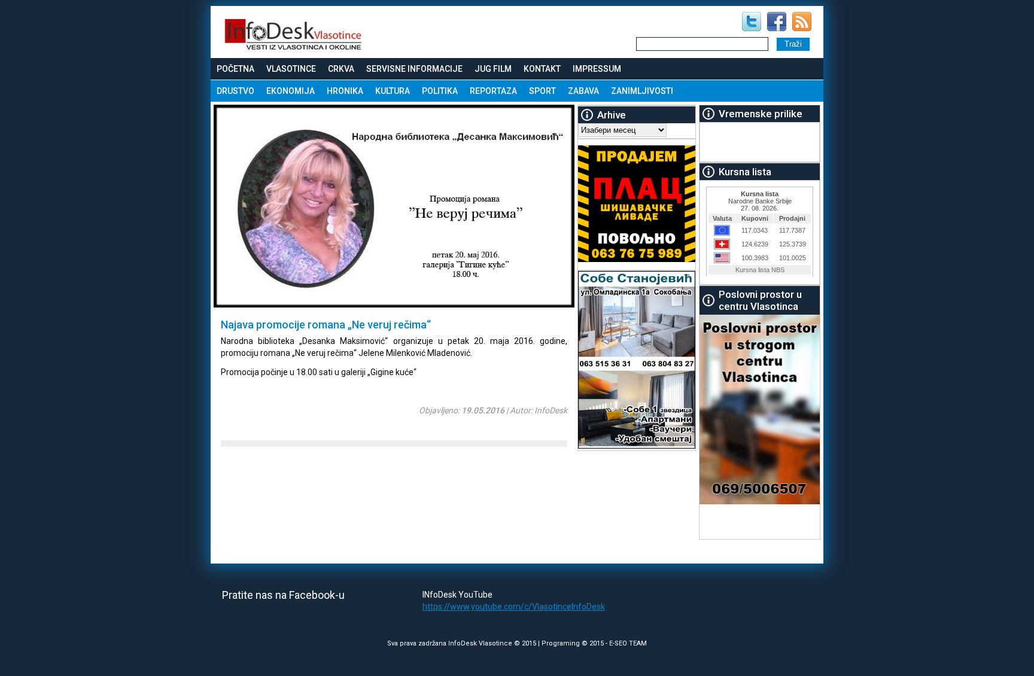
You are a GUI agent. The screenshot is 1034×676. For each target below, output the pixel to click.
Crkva (341, 69)
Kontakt (542, 69)
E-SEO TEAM (628, 643)
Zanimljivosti (642, 91)
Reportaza (493, 91)
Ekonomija (290, 91)
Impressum (597, 69)
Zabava (583, 91)
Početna (235, 69)
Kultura (392, 91)
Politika (440, 91)
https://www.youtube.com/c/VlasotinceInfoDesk (513, 606)
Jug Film (493, 69)
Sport (542, 91)
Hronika (345, 91)
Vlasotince (291, 69)
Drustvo (235, 91)
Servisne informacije (414, 69)
